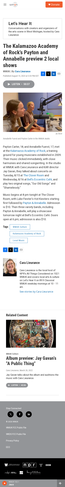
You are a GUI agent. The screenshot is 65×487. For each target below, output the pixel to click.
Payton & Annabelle (34, 202)
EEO (8, 447)
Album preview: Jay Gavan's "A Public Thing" (31, 361)
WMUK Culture (20, 227)
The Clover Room (33, 175)
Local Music (18, 240)
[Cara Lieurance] (10, 267)
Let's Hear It (20, 23)
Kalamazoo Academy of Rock (28, 150)
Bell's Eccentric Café (39, 179)
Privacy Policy (12, 441)
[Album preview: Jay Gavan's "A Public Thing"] (31, 334)
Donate (55, 4)
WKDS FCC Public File (16, 434)
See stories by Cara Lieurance (36, 291)
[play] (4, 483)
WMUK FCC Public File (16, 428)
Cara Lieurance (22, 71)
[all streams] (61, 483)
